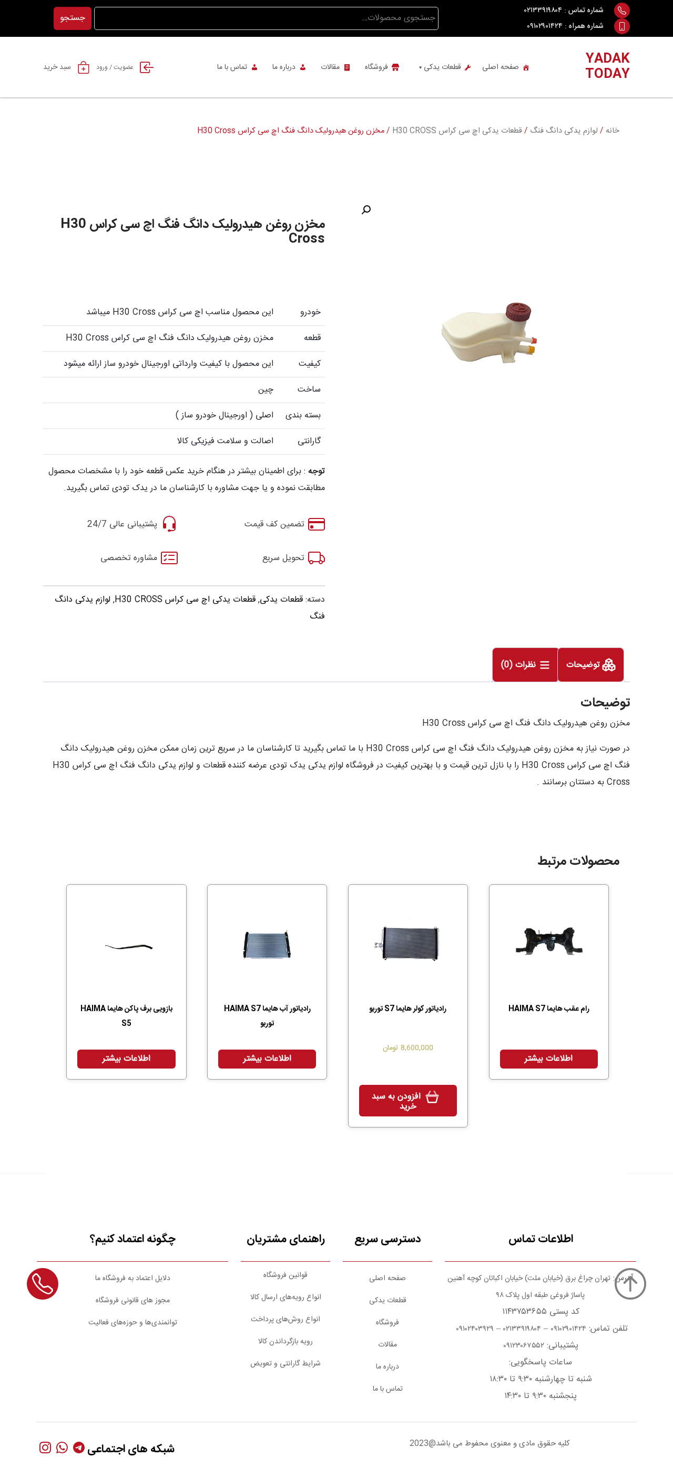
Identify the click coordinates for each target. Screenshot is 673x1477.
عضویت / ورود (115, 67)
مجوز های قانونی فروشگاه (133, 1300)
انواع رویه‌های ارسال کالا (285, 1297)
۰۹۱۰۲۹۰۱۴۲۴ (545, 26)
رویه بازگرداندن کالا (285, 1341)
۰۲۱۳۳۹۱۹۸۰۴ (543, 10)
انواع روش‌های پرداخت (285, 1319)
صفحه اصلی (500, 67)
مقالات (330, 67)
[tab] (590, 664)
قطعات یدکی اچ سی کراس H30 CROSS (457, 131)
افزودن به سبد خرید (396, 1102)
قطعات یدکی (442, 67)
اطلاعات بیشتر (549, 1059)
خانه (612, 131)
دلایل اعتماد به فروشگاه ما (132, 1278)
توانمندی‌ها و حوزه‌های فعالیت (132, 1322)
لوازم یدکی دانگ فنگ (564, 131)
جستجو (72, 18)
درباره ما (283, 67)
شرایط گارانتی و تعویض (285, 1364)
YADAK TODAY (607, 67)
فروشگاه (376, 67)
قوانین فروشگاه (285, 1275)
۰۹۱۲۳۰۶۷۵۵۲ (523, 1346)
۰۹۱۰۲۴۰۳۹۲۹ (474, 1329)
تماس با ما (232, 67)
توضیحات (584, 665)
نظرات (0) (519, 665)
